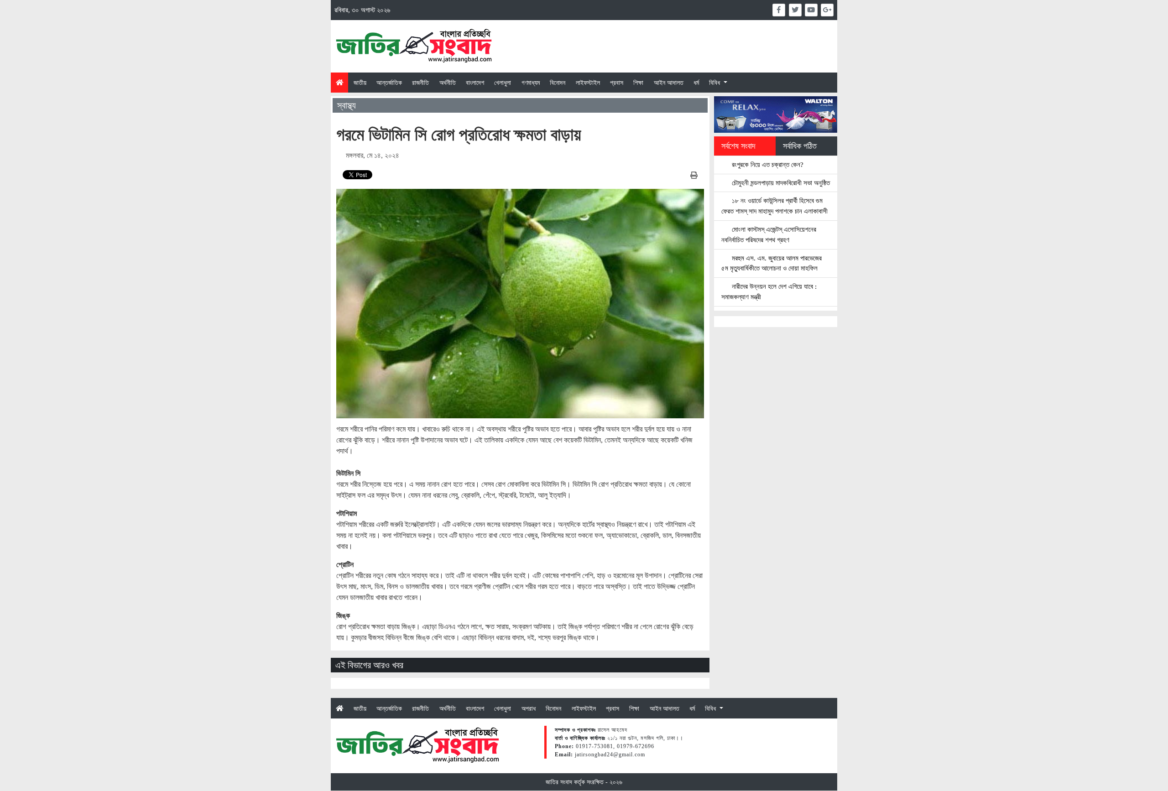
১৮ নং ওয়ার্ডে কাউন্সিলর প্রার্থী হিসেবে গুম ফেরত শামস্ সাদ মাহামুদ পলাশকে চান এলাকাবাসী (774, 206)
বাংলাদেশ (475, 82)
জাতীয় (360, 82)
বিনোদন (557, 82)
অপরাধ (528, 708)
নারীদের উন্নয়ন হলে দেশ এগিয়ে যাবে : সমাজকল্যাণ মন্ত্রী (769, 291)
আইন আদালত (668, 82)
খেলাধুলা (502, 82)
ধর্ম (696, 82)
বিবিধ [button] (715, 82)
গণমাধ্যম (530, 82)
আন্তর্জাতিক (389, 82)
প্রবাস (616, 82)
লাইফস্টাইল (588, 82)
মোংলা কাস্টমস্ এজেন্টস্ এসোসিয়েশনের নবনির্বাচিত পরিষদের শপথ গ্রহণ (768, 234)
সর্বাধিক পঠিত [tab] (800, 146)
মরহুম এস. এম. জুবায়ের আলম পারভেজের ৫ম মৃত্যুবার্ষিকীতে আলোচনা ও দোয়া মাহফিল (771, 263)
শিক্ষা (638, 82)
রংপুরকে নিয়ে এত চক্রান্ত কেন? (766, 164)
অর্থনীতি (447, 82)
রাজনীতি (420, 82)
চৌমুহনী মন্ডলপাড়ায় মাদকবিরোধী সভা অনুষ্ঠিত (780, 183)
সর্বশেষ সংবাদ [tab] (738, 146)
